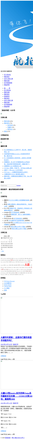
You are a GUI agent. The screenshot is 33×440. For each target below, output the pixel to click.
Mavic (26, 260)
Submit (18, 185)
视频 (13, 271)
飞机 (8, 267)
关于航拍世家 (8, 83)
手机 (22, 269)
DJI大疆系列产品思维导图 (16, 220)
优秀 (3, 260)
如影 (5, 269)
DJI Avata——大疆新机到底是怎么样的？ (16, 172)
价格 (31, 272)
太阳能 (28, 260)
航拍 (5, 131)
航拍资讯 (6, 96)
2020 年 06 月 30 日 (6, 344)
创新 (8, 258)
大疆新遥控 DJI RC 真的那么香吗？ (14, 174)
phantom (26, 267)
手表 (16, 261)
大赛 (12, 272)
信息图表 (16, 274)
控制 (29, 267)
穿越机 (20, 260)
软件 (7, 272)
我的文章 (6, 80)
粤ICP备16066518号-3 (18, 437)
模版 (10, 265)
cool (19, 269)
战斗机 (24, 271)
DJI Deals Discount (9, 281)
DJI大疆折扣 (7, 283)
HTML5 (17, 267)
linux (2, 261)
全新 (13, 274)
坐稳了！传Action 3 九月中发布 (13, 170)
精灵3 (5, 265)
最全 (14, 260)
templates (25, 269)
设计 (30, 269)
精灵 (17, 260)
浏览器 (10, 261)
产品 (22, 274)
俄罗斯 (10, 271)
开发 (20, 267)
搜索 (25, 258)
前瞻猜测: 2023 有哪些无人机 (12, 166)
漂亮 (12, 265)
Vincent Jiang (7, 286)
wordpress (5, 258)
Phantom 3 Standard (24, 261)
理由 (28, 258)
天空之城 (6, 260)
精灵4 (29, 261)
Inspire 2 (13, 261)
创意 (6, 267)
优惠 (19, 265)
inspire (2, 265)
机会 (19, 261)
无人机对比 (7, 74)
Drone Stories (7, 284)
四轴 (8, 271)
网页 (16, 272)
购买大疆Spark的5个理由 (18, 226)
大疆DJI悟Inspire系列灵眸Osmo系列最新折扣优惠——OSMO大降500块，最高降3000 (16, 396)
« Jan (2, 251)
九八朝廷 (6, 288)
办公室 (19, 274)
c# (30, 265)
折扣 (6, 271)
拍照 (17, 269)
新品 (10, 267)
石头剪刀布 (22, 258)
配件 (10, 258)
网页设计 (10, 129)
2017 (12, 267)
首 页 (7, 88)
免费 (10, 272)
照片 (14, 272)
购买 (7, 261)
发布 (30, 271)
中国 (11, 274)
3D (18, 258)
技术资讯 (10, 125)
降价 (15, 271)
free (14, 258)
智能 (9, 260)
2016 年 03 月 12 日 (6, 403)
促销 (6, 274)
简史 (14, 267)
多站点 (23, 267)
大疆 (27, 264)
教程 (12, 258)
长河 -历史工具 (8, 78)
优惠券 (21, 272)
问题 (31, 260)
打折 (26, 272)
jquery (7, 265)
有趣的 (9, 127)
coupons (14, 269)
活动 (28, 272)
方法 (21, 265)
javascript (2, 271)
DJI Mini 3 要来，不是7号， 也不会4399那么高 (18, 168)
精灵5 (23, 260)
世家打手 (15, 344)
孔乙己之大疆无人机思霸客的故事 (19, 200)
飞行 (19, 272)
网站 (27, 271)
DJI (11, 260)
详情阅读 (3, 356)
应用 (28, 269)
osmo (8, 274)
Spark (16, 258)
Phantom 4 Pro (20, 271)
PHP (1, 258)
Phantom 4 (3, 274)
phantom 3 (4, 272)
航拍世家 (7, 437)
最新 (24, 272)
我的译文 (6, 76)
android (4, 261)
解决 (23, 265)
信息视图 (15, 265)
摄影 (30, 258)
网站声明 (6, 85)
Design (10, 269)
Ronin (3, 267)
